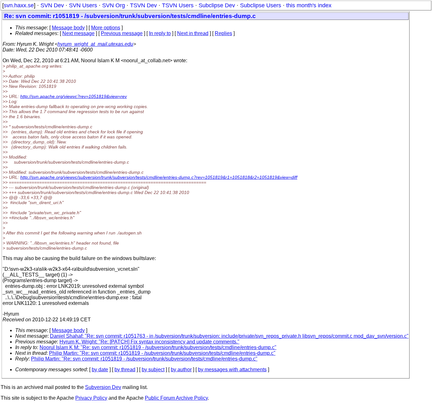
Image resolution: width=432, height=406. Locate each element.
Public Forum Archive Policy (176, 398)
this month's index (308, 5)
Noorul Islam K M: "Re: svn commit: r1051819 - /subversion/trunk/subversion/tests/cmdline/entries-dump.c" (158, 347)
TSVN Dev (143, 5)
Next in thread (192, 33)
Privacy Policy (91, 398)
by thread (124, 369)
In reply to (160, 33)
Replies (223, 33)
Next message (78, 33)
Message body (68, 27)
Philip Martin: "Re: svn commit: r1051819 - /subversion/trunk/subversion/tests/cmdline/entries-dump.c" (162, 353)
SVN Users (83, 5)
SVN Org (113, 5)
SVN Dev (52, 5)
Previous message (122, 33)
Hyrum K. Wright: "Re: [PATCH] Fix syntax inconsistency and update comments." (149, 341)
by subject (153, 369)
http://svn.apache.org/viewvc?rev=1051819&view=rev (73, 96)
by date (100, 369)
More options (105, 27)
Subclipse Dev (217, 5)
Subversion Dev (103, 387)
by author (181, 369)
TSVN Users (178, 5)
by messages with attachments (232, 369)
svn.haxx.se (19, 5)
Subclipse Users (260, 5)
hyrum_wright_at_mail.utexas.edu (95, 44)
